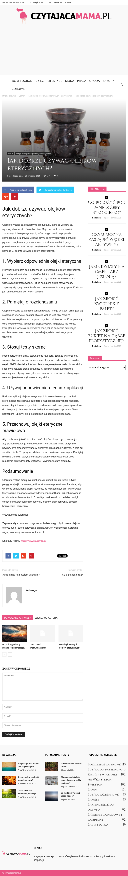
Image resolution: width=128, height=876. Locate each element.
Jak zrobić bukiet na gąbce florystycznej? (106, 336)
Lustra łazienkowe (103, 794)
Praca (81, 81)
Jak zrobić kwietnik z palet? (106, 304)
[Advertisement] (64, 51)
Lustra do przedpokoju (107, 769)
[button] (122, 85)
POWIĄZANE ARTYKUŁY (17, 617)
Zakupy (108, 81)
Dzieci (39, 81)
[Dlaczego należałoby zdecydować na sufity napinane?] (51, 780)
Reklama (58, 2)
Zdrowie (18, 89)
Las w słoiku (98, 825)
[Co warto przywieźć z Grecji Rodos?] (51, 796)
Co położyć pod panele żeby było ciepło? (107, 207)
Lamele (93, 800)
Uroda (94, 81)
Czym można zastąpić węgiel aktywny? (106, 240)
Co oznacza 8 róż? (72, 574)
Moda (69, 81)
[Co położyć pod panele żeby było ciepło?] (9, 766)
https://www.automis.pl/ (33, 540)
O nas (48, 2)
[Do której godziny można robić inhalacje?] (14, 633)
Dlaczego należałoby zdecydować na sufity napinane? (71, 780)
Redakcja (18, 176)
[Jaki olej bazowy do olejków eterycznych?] (70, 633)
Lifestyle (55, 81)
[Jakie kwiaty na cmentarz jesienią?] (9, 793)
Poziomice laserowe (104, 764)
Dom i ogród (22, 81)
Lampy (10, 153)
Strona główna (36, 2)
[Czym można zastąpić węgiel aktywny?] (9, 780)
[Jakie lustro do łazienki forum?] (51, 766)
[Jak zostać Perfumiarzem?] (42, 633)
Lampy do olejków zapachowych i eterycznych (34, 153)
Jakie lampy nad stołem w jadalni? (21, 574)
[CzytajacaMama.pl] (64, 16)
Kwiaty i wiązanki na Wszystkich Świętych (102, 779)
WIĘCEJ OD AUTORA (46, 617)
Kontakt (68, 2)
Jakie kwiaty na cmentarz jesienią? (106, 272)
